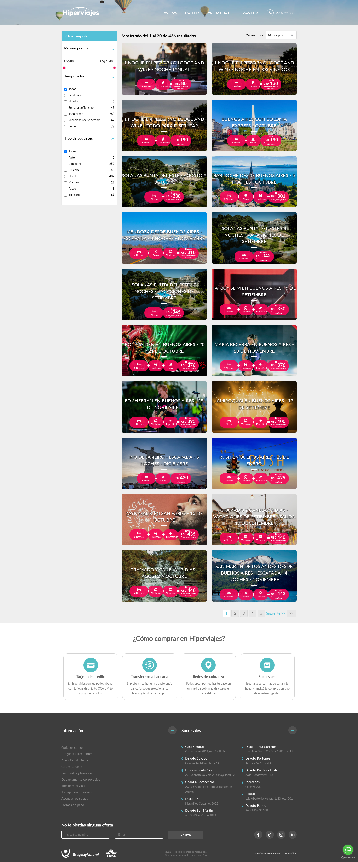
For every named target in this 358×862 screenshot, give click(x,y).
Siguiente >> (275, 613)
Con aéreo (75, 163)
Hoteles (192, 12)
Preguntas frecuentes (76, 754)
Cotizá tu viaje (71, 766)
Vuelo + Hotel (220, 12)
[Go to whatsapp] (348, 850)
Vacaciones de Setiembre (84, 120)
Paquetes (249, 12)
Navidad (74, 101)
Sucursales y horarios (76, 773)
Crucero (74, 170)
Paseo (72, 188)
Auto (72, 157)
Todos (72, 89)
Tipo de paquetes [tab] (78, 138)
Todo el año (76, 114)
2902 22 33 (284, 13)
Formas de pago (72, 805)
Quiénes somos (72, 747)
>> (291, 613)
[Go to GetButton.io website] (348, 857)
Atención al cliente (74, 760)
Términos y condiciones (267, 853)
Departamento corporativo (80, 779)
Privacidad (291, 853)
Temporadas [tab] (74, 76)
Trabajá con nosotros (76, 792)
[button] (119, 730)
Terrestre (74, 195)
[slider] (64, 67)
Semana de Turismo (81, 107)
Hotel (72, 176)
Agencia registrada (74, 798)
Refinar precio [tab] (76, 48)
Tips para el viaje (73, 785)
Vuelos (170, 12)
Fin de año (75, 95)
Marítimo (74, 182)
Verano (73, 126)
